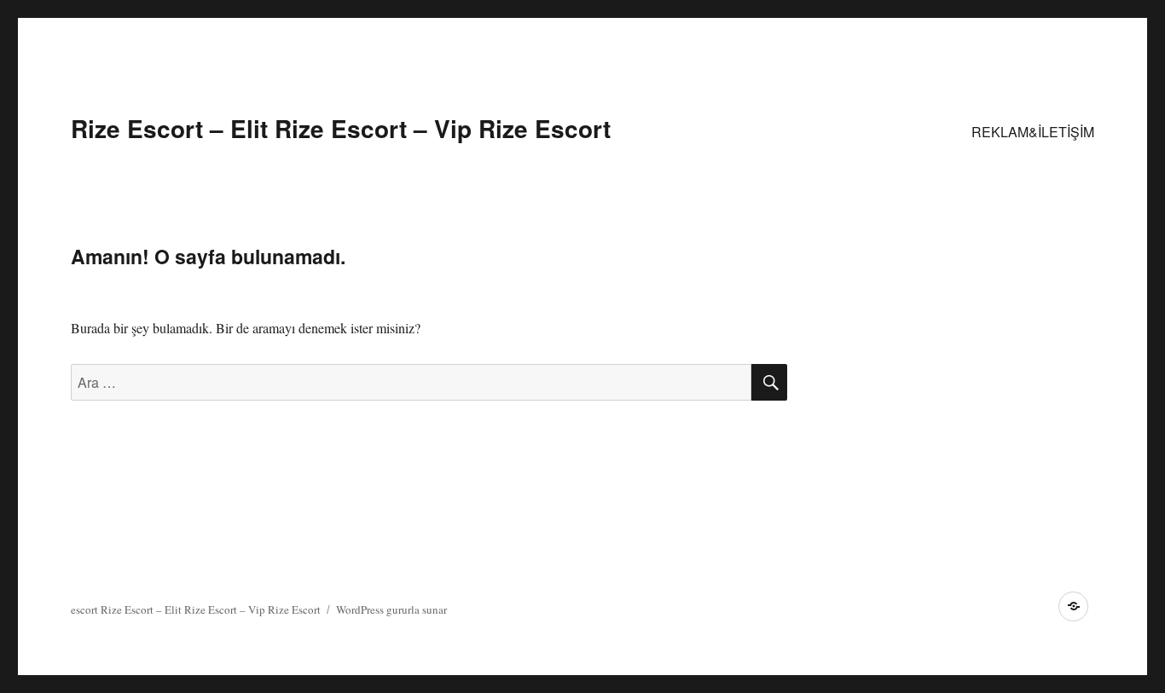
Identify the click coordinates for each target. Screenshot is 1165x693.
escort (84, 609)
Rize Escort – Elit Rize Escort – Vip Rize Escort (341, 128)
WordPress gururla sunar (391, 609)
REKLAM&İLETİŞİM (1032, 131)
